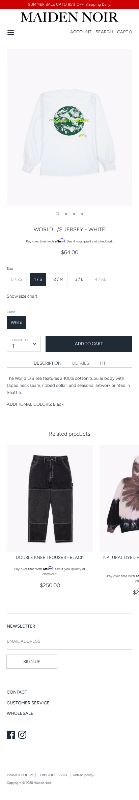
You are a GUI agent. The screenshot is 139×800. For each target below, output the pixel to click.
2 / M (58, 279)
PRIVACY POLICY (20, 775)
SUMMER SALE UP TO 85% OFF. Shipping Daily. (69, 4)
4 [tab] (82, 214)
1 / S (38, 279)
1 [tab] (57, 213)
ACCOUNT (80, 31)
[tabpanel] (69, 127)
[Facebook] (11, 735)
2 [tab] (66, 214)
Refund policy (83, 775)
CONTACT (17, 692)
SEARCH (104, 31)
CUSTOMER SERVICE (28, 702)
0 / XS (17, 279)
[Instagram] (23, 735)
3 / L (79, 279)
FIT (103, 363)
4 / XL (100, 279)
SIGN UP (31, 661)
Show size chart (22, 296)
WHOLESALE (20, 713)
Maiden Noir (42, 783)
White (16, 322)
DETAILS (80, 363)
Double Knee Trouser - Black (50, 557)
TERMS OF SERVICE (53, 775)
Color (11, 312)
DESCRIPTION (47, 363)
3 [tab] (74, 214)
